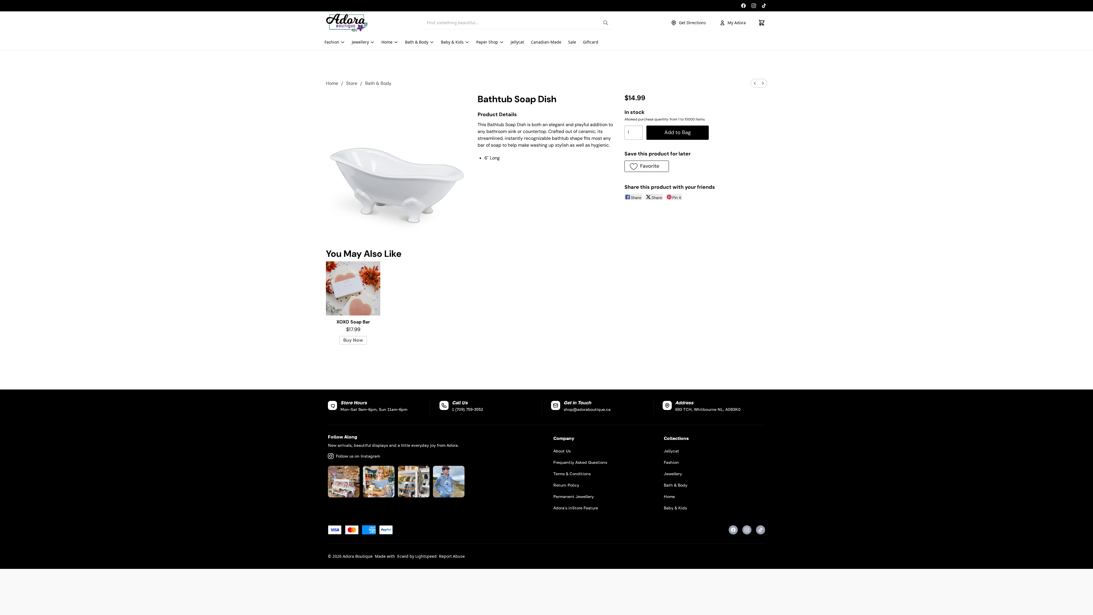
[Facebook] (743, 5)
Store (351, 83)
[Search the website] (605, 22)
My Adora (737, 22)
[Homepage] (347, 22)
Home (332, 83)
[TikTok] (764, 5)
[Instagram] (753, 5)
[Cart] (761, 22)
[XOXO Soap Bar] (353, 288)
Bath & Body (378, 83)
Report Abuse (452, 556)
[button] (646, 166)
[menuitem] (755, 83)
